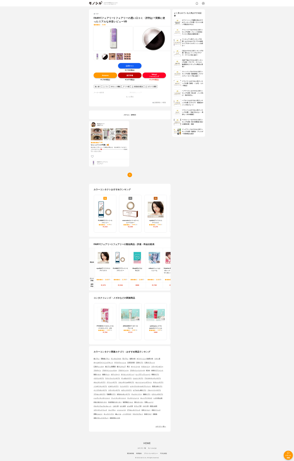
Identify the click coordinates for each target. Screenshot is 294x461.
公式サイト (130, 66)
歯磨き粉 (133, 358)
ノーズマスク (126, 414)
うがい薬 (157, 358)
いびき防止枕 (157, 398)
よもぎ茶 (130, 406)
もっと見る (130, 97)
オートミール (135, 366)
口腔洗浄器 (131, 362)
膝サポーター (138, 402)
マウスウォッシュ (120, 362)
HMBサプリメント (157, 370)
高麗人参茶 (153, 406)
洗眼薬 (155, 414)
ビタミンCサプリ (157, 394)
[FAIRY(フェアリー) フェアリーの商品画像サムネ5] (127, 56)
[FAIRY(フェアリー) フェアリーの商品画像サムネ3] (112, 56)
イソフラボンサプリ (100, 390)
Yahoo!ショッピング (154, 75)
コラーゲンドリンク (100, 410)
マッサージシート (133, 398)
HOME (147, 443)
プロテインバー (123, 370)
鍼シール (118, 414)
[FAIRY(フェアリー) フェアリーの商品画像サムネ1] (97, 56)
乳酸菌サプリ (111, 394)
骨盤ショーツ (148, 402)
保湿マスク (148, 414)
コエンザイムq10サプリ (126, 382)
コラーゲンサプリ (114, 390)
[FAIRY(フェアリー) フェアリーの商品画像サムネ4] (119, 56)
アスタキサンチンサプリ (152, 378)
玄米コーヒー (145, 410)
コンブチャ (112, 410)
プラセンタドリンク (133, 410)
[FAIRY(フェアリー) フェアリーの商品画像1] (113, 39)
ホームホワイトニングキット (103, 362)
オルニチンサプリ (100, 382)
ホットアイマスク (146, 398)
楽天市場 (130, 75)
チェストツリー (136, 394)
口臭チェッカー (99, 366)
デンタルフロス (116, 358)
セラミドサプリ (126, 390)
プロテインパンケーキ (137, 370)
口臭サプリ (139, 362)
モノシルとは (152, 448)
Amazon (105, 75)
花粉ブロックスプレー (101, 418)
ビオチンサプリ (113, 386)
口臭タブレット (149, 362)
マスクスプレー (138, 414)
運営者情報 (130, 453)
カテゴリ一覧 (142, 448)
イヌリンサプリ (99, 378)
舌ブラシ (125, 358)
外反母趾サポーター (115, 402)
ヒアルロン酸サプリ (139, 390)
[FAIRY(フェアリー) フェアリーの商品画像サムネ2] (104, 56)
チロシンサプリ (158, 382)
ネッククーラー (109, 414)
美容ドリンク (156, 410)
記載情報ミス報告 (160, 102)
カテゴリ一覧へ (160, 426)
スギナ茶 (146, 406)
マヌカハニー (145, 366)
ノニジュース (121, 410)
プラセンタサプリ (100, 394)
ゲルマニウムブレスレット (103, 406)
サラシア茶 (137, 406)
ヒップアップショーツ (143, 374)
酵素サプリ (155, 374)
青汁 (128, 366)
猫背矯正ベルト (128, 402)
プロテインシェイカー (109, 370)
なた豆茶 (123, 406)
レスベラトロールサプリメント (140, 386)
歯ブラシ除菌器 (110, 366)
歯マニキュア (121, 366)
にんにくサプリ (138, 378)
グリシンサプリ (112, 382)
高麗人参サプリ (157, 386)
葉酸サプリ (146, 394)
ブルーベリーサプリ (154, 390)
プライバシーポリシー (151, 453)
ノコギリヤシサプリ (100, 386)
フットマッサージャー (118, 398)
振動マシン (106, 374)
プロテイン (97, 370)
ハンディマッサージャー (102, 398)
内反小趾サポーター (100, 402)
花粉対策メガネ (115, 418)
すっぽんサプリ (126, 378)
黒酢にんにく (98, 414)
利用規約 (139, 453)
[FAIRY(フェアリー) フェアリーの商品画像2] (153, 39)
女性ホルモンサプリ (123, 394)
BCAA (148, 370)
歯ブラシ (97, 358)
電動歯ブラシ (105, 358)
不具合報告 (163, 453)
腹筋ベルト (97, 374)
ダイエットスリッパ (127, 374)
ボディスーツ (115, 374)
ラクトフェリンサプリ (112, 378)
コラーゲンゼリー (157, 366)
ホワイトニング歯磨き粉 (145, 358)
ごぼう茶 (116, 406)
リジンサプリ (124, 386)
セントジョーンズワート (143, 382)
